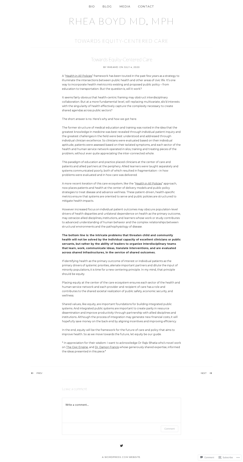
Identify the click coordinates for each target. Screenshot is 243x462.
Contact (146, 6)
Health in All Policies (78, 75)
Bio (92, 6)
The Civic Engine (77, 347)
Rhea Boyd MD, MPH (121, 21)
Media (125, 6)
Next (203, 373)
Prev (39, 373)
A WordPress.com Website (121, 457)
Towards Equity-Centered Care (121, 41)
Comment (169, 428)
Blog (107, 6)
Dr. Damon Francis (107, 347)
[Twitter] (121, 446)
